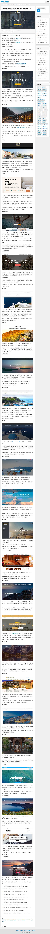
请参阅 (39, 132)
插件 (39, 116)
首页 (2, 4)
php (44, 91)
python (44, 93)
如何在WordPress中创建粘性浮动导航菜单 (42, 78)
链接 (39, 134)
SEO (44, 95)
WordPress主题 (14, 4)
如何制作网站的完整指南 (21, 63)
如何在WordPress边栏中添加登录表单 (42, 53)
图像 (45, 109)
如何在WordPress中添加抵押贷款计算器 (42, 55)
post (39, 93)
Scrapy (40, 95)
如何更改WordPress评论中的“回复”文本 (42, 64)
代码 (39, 105)
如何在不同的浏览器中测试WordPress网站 (42, 60)
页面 (44, 134)
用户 (39, 124)
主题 (44, 103)
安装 (39, 112)
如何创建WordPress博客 (42, 71)
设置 (44, 130)
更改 (39, 120)
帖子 (44, 112)
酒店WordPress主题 (10, 31)
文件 (39, 118)
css (43, 87)
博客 (44, 107)
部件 (44, 132)
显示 (43, 118)
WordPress (8, 4)
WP (39, 103)
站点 (43, 126)
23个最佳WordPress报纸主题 (42, 62)
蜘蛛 (39, 130)
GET (39, 89)
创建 (44, 105)
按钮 (44, 114)
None (39, 91)
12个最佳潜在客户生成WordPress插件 (42, 73)
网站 (39, 128)
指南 (39, 114)
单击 (39, 107)
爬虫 (43, 122)
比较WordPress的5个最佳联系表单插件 (42, 69)
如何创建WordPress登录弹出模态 (42, 58)
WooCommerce (41, 99)
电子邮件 (45, 124)
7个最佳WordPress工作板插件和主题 (42, 67)
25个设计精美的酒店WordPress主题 (17, 8)
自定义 (45, 128)
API (39, 87)
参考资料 (40, 109)
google (44, 89)
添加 (44, 120)
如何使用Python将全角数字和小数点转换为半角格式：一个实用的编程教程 (42, 51)
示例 (39, 126)
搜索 (38, 10)
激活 (39, 122)
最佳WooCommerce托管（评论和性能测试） (42, 75)
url (39, 97)
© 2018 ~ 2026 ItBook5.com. (25, 932)
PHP (4, 4)
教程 (44, 116)
